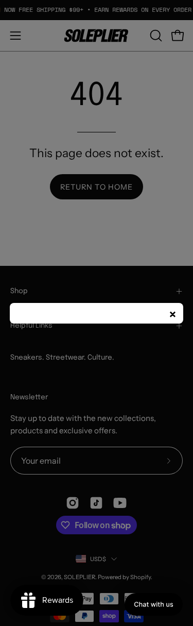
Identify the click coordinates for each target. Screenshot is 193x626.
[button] (154, 604)
